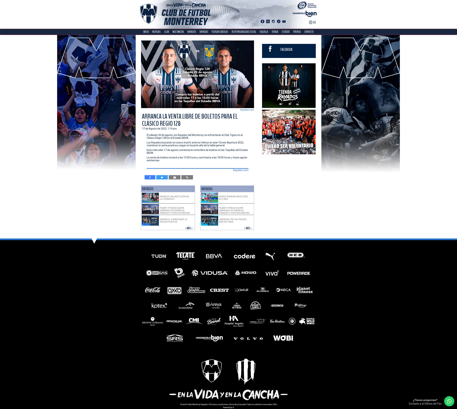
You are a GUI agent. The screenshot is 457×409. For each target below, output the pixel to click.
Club (166, 32)
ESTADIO (286, 32)
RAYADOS (191, 32)
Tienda (275, 32)
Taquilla (264, 32)
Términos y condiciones (218, 404)
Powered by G (228, 407)
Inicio (146, 32)
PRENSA (297, 32)
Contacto (309, 32)
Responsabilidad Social (244, 32)
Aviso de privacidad (238, 404)
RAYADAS (204, 32)
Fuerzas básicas (220, 32)
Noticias (156, 32)
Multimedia (178, 32)
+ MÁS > (189, 228)
